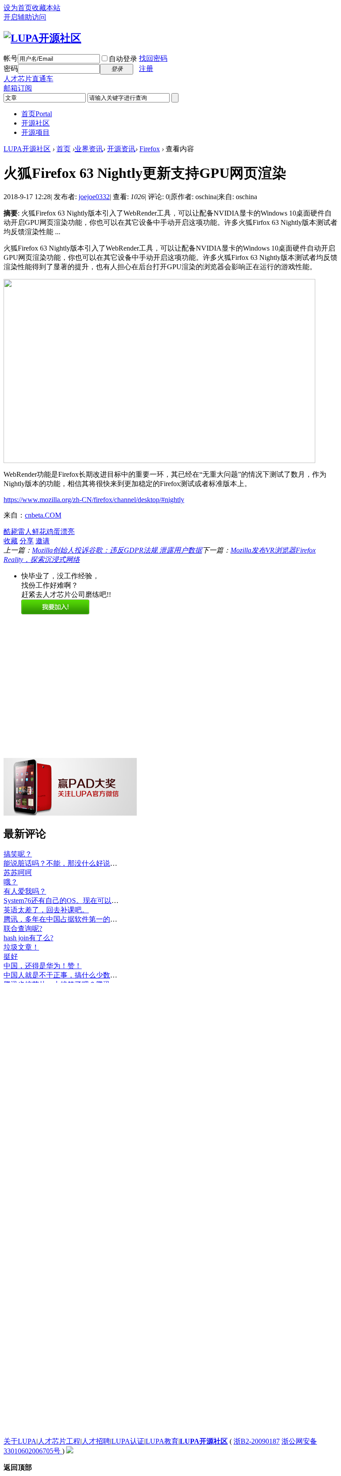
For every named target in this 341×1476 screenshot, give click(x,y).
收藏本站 (46, 8)
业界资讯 (89, 149)
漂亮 (67, 531)
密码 (11, 68)
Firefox (149, 149)
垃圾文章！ (21, 947)
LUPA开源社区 (27, 149)
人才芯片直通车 (28, 78)
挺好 (11, 956)
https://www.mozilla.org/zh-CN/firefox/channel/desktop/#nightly (94, 499)
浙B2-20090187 (257, 1441)
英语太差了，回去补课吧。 (46, 910)
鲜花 (39, 531)
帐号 (11, 58)
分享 (27, 541)
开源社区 (35, 123)
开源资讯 (121, 149)
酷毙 (11, 531)
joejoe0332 (94, 196)
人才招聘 (96, 1441)
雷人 (25, 531)
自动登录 (123, 59)
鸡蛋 (53, 531)
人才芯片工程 (59, 1441)
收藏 (11, 541)
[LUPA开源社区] (42, 38)
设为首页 (18, 8)
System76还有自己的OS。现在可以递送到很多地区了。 (89, 900)
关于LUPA (20, 1441)
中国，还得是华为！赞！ (43, 966)
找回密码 (153, 58)
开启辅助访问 (25, 17)
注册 (146, 68)
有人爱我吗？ (25, 891)
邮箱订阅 (18, 88)
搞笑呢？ (18, 854)
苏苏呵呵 (18, 872)
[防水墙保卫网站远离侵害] (69, 1451)
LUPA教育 (162, 1441)
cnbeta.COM (43, 515)
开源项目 (35, 132)
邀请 (43, 541)
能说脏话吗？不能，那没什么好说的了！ (67, 863)
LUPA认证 (127, 1441)
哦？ (11, 882)
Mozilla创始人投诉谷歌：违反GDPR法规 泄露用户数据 (117, 550)
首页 (36, 114)
